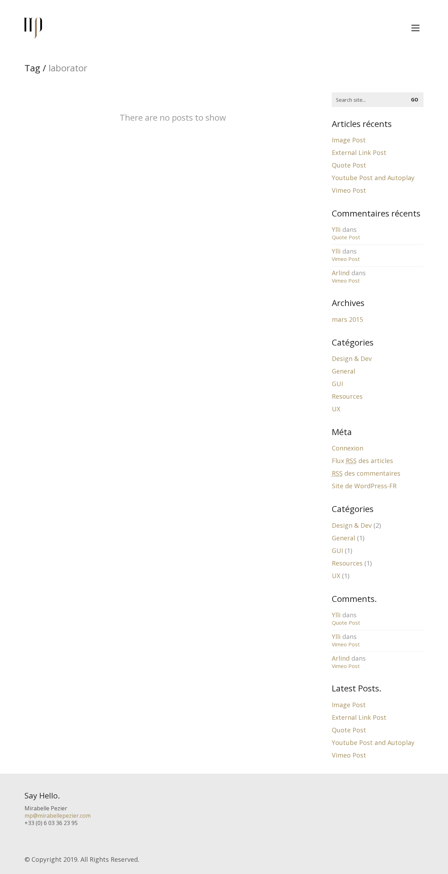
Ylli (336, 229)
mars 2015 (347, 319)
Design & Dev (352, 358)
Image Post (349, 140)
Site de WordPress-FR (364, 486)
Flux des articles (362, 460)
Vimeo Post (349, 190)
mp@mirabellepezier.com (57, 815)
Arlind (341, 273)
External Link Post (359, 152)
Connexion (347, 448)
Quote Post (349, 165)
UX (336, 409)
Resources (347, 396)
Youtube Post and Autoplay (373, 177)
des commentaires (366, 473)
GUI (337, 383)
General (343, 371)
